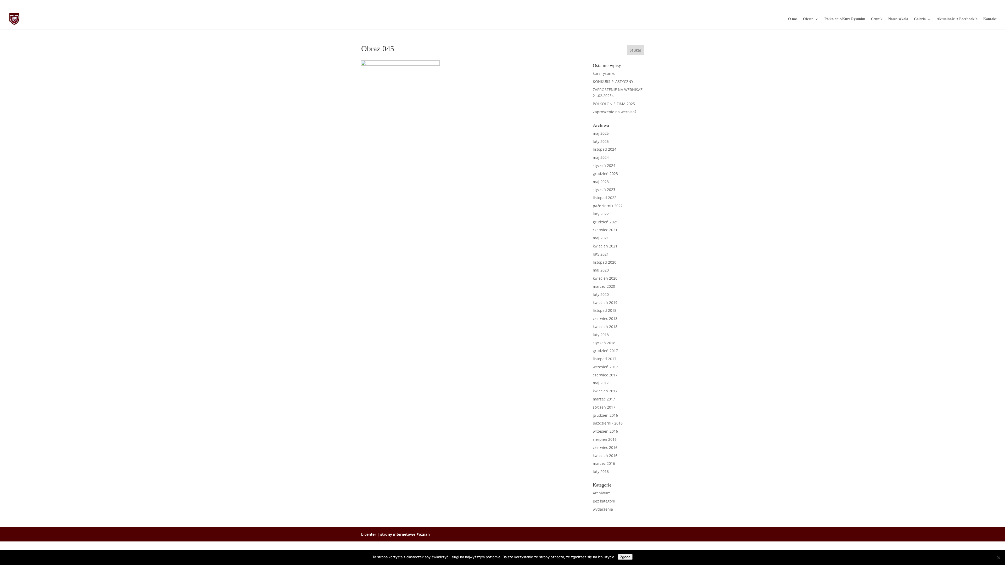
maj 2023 (601, 181)
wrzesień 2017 (605, 366)
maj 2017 (601, 382)
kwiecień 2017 (605, 390)
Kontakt (990, 19)
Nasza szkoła (898, 19)
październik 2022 (608, 205)
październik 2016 (608, 423)
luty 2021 (601, 254)
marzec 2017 (604, 399)
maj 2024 (601, 157)
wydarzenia (603, 509)
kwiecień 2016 (605, 455)
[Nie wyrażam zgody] (998, 557)
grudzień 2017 (605, 350)
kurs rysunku (604, 73)
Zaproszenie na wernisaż (614, 111)
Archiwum (602, 492)
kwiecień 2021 (605, 246)
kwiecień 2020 (605, 278)
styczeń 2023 (604, 189)
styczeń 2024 (604, 165)
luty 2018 (601, 334)
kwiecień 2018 (605, 326)
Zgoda (625, 557)
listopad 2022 (604, 197)
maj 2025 (601, 133)
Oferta (808, 19)
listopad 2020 (604, 262)
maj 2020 (601, 270)
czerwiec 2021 (605, 229)
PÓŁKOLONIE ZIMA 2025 (614, 103)
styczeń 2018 (604, 342)
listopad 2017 (604, 358)
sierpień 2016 (605, 439)
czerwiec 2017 (605, 374)
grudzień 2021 (605, 221)
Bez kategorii (604, 501)
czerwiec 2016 (605, 447)
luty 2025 (601, 141)
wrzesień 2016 (605, 431)
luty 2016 (601, 471)
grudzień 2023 (605, 173)
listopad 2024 (604, 149)
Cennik (877, 19)
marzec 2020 (604, 286)
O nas (792, 19)
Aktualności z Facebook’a (957, 19)
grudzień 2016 (605, 415)
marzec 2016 (604, 463)
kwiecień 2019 (605, 302)
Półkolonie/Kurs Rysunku (844, 19)
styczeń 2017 (604, 407)
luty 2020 (601, 294)
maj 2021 (601, 237)
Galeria (920, 19)
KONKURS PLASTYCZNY (613, 81)
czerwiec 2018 (605, 318)
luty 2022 (601, 213)
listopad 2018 (604, 310)
